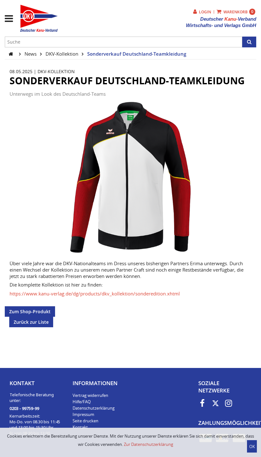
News (31, 54)
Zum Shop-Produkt (30, 311)
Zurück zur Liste (31, 322)
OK (252, 446)
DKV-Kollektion (63, 54)
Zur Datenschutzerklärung (148, 444)
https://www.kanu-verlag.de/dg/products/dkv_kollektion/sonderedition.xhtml (95, 293)
